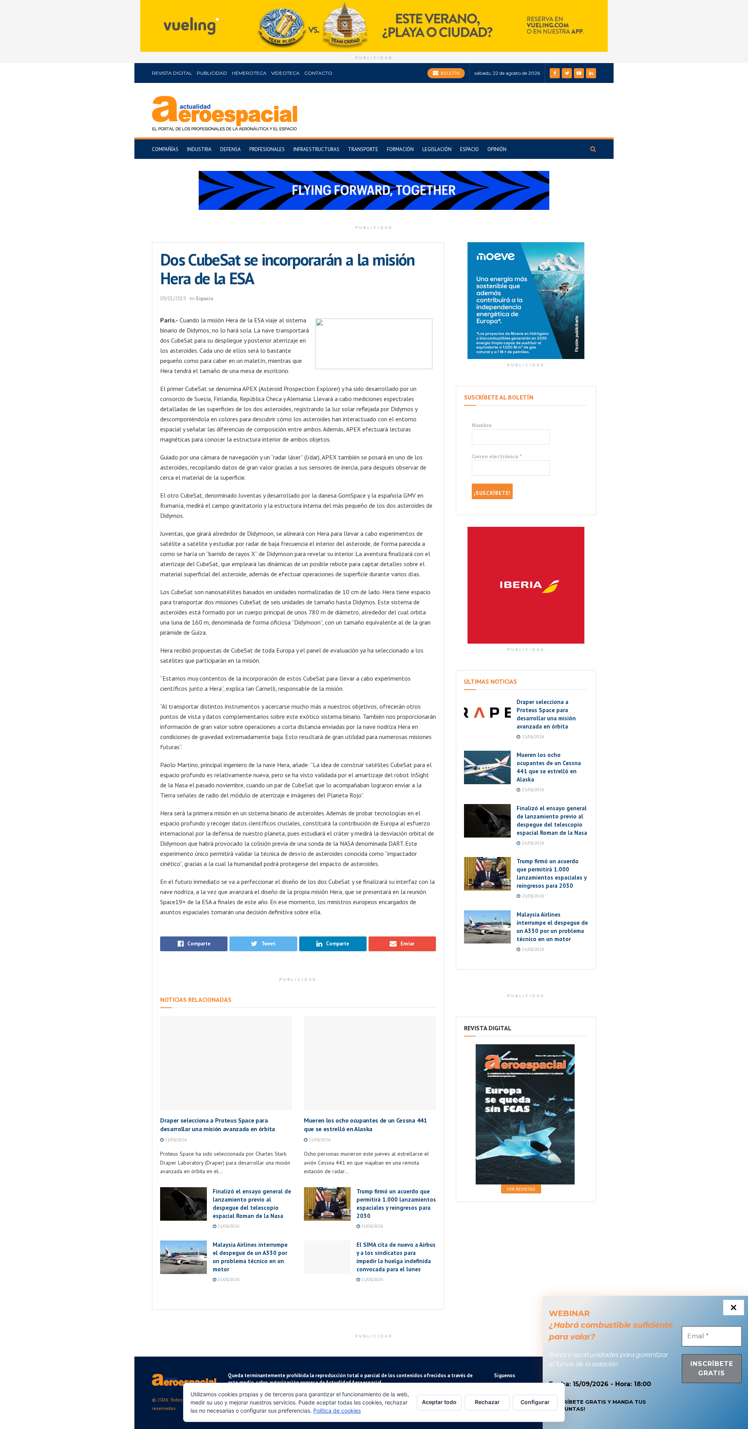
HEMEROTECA (249, 73)
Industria (199, 149)
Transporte (363, 149)
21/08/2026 (175, 1139)
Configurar (535, 1402)
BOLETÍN (449, 73)
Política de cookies (337, 1410)
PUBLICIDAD (212, 73)
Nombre (482, 425)
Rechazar (487, 1402)
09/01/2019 (173, 298)
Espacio (469, 149)
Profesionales (267, 149)
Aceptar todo (439, 1402)
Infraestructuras (316, 149)
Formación (400, 149)
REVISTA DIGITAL (172, 73)
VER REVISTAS (521, 1189)
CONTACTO (318, 73)
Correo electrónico (497, 456)
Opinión (496, 149)
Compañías (165, 149)
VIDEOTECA (285, 73)
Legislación (437, 149)
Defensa (230, 149)
